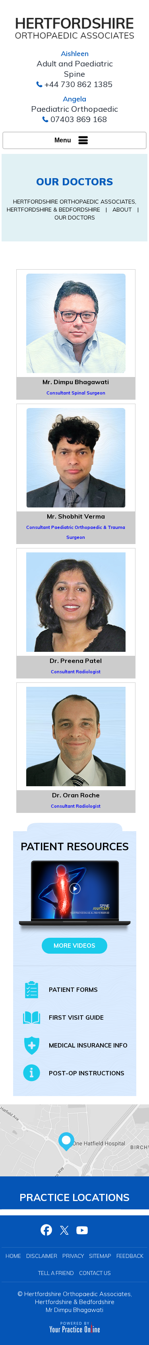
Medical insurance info (88, 1045)
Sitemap (100, 1256)
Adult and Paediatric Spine (75, 68)
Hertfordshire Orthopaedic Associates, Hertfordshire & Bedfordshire (78, 1298)
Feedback (129, 1256)
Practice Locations (74, 1197)
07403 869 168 (78, 119)
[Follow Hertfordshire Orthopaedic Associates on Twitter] (65, 1230)
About (122, 209)
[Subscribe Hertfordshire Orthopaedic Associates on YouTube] (82, 1230)
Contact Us (95, 1273)
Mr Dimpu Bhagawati (74, 1310)
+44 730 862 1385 (78, 84)
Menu (62, 140)
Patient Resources (75, 846)
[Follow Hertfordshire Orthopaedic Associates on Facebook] (47, 1230)
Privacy (73, 1256)
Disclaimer (41, 1256)
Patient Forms (73, 989)
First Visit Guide (76, 1017)
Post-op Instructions (86, 1073)
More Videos (74, 945)
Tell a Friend (56, 1273)
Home (13, 1256)
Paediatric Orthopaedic (74, 109)
